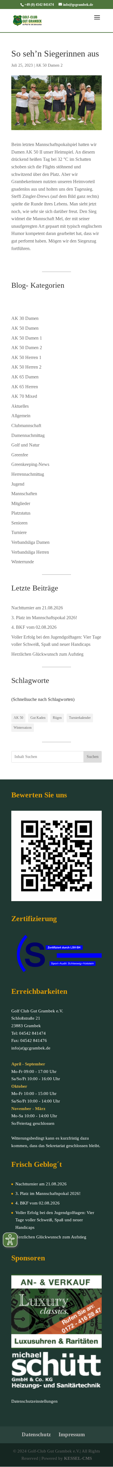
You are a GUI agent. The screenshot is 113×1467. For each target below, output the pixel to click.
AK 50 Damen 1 (26, 338)
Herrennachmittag (27, 474)
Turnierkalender (80, 718)
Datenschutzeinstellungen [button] (34, 1401)
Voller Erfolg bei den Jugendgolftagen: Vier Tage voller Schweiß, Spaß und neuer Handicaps (54, 1220)
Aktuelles (20, 406)
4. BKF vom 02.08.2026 (34, 627)
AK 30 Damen (25, 318)
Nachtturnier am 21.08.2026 (37, 607)
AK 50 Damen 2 (49, 65)
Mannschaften (24, 493)
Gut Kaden (37, 718)
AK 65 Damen (25, 376)
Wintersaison (23, 728)
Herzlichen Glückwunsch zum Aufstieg (47, 654)
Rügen (57, 718)
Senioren (19, 522)
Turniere (19, 532)
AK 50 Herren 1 (26, 357)
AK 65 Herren (24, 386)
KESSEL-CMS (78, 1458)
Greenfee (19, 454)
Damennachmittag (28, 435)
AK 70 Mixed (24, 396)
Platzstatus (20, 513)
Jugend (17, 484)
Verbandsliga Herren (30, 552)
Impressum (72, 1434)
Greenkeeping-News (30, 464)
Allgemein (20, 415)
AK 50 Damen (25, 328)
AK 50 (18, 718)
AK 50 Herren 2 (26, 367)
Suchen (93, 757)
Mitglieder (20, 503)
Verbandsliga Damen (30, 542)
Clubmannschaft (26, 425)
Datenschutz (36, 1434)
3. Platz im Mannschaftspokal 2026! (44, 617)
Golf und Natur (25, 444)
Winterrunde (22, 561)
